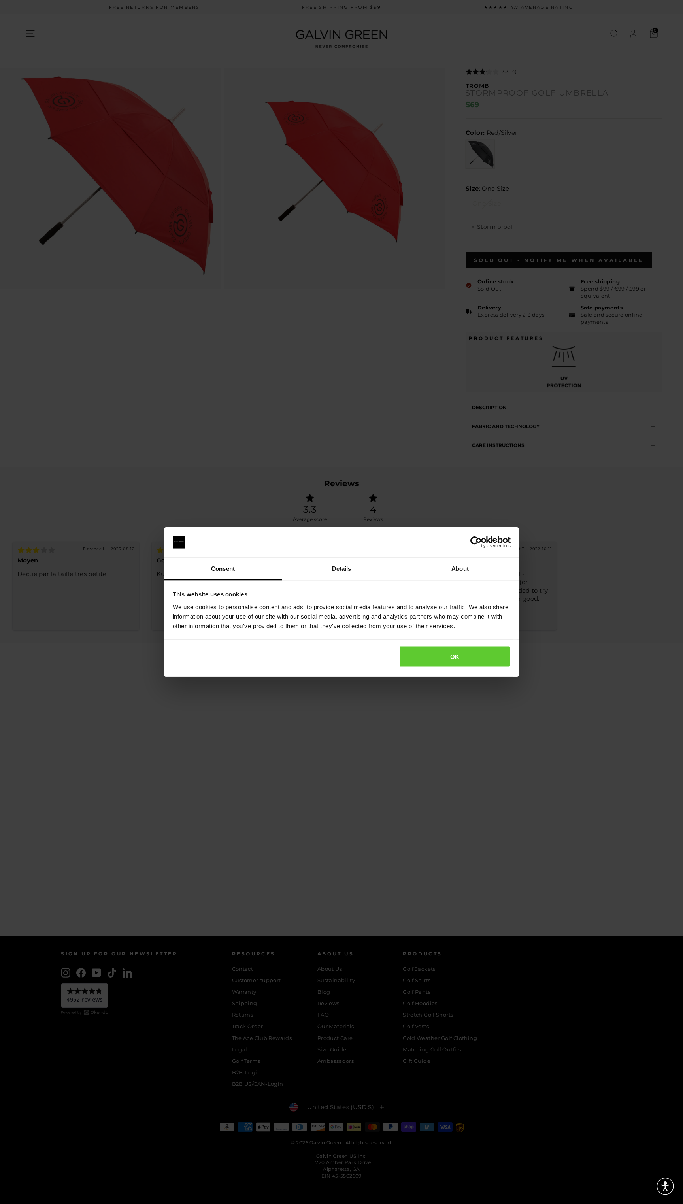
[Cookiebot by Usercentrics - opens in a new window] (476, 542)
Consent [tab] (223, 568)
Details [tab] (341, 568)
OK (455, 656)
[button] (665, 1186)
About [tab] (460, 568)
